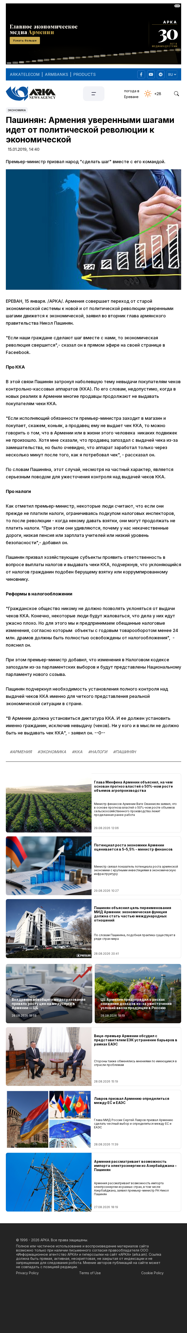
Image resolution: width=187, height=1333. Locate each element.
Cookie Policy (152, 1273)
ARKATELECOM (25, 74)
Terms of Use (90, 1273)
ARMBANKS (56, 74)
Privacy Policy (27, 1273)
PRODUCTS (84, 74)
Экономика (17, 110)
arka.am (139, 1254)
